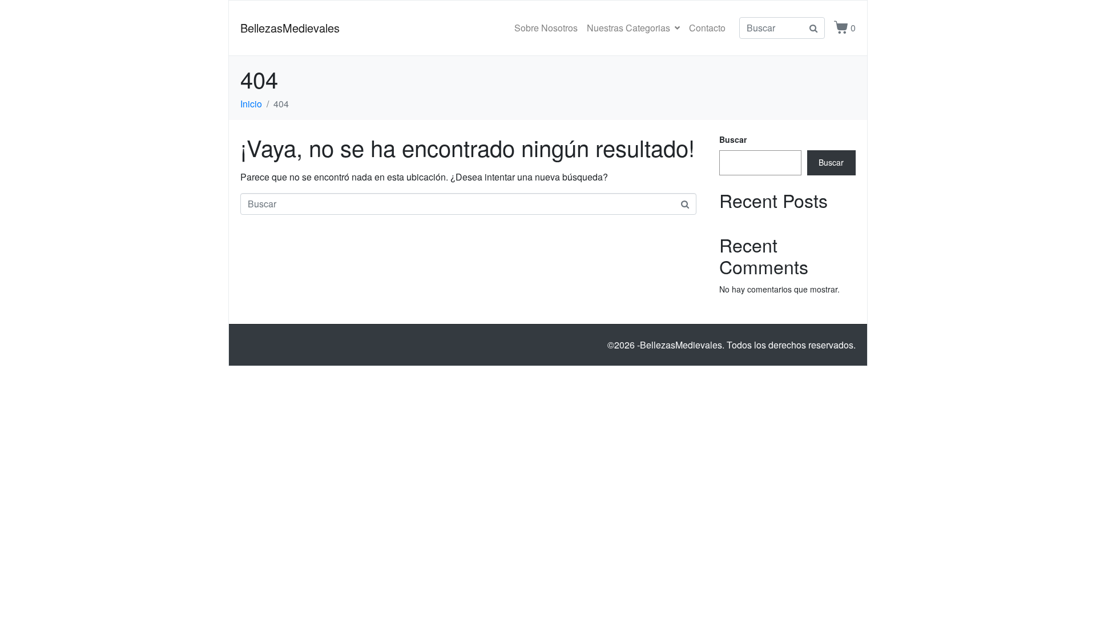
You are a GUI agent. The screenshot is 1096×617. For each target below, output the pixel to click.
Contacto (707, 27)
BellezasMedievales (290, 27)
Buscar (733, 139)
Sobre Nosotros (546, 27)
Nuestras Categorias (628, 27)
